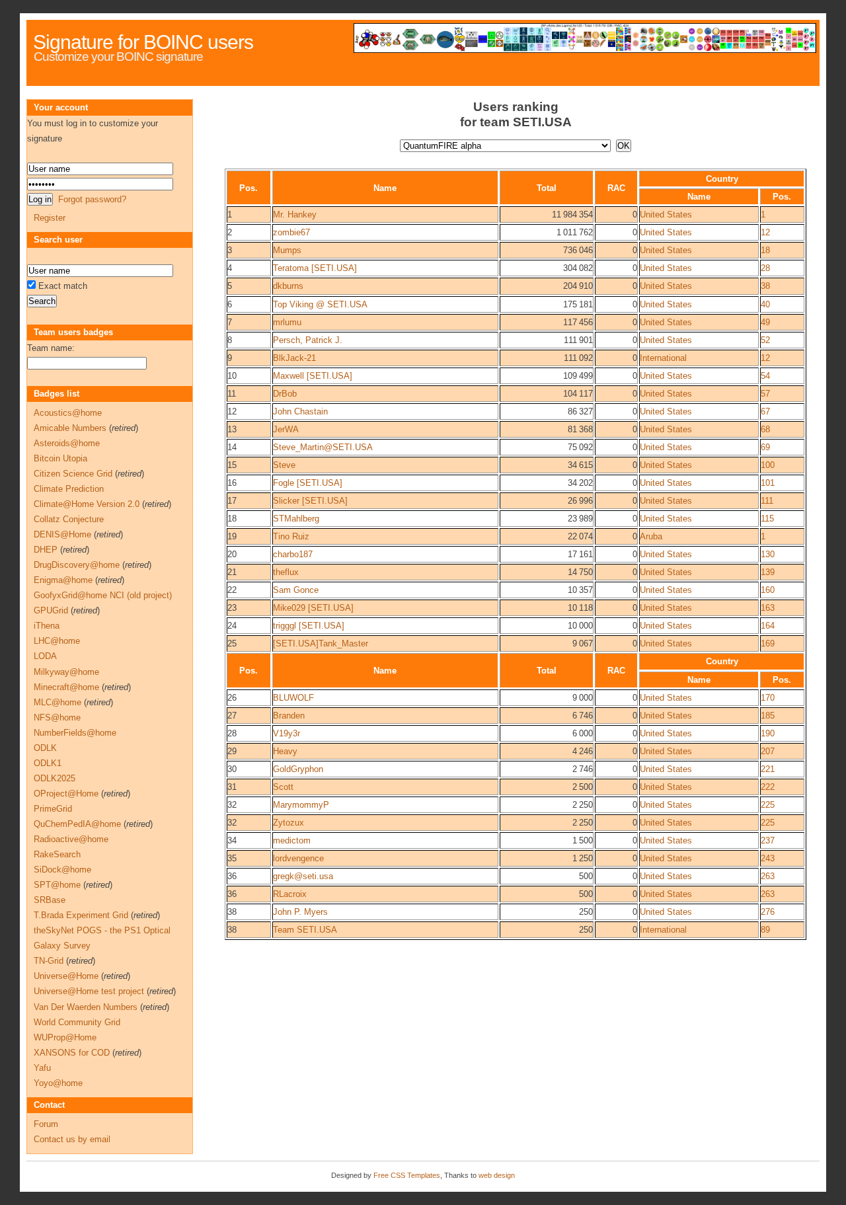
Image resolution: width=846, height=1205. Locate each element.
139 (768, 572)
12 (765, 232)
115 (767, 519)
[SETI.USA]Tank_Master (320, 643)
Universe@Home (66, 976)
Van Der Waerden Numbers (85, 1007)
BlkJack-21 (294, 358)
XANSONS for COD (72, 1053)
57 (765, 394)
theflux (286, 572)
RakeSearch (57, 854)
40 (765, 304)
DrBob (285, 394)
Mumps (287, 250)
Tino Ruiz (291, 536)
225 (768, 805)
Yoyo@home (58, 1083)
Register (49, 218)
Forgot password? (92, 199)
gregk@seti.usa (303, 876)
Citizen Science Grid (73, 474)
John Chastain (300, 411)
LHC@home (57, 641)
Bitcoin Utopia (60, 458)
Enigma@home (63, 580)
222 (768, 787)
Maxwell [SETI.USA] (312, 376)
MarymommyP (301, 805)
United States (666, 214)
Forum (46, 1124)
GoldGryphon (298, 769)
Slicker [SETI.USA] (310, 501)
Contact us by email (72, 1139)
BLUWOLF (293, 698)
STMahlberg (296, 519)
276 (768, 912)
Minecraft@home (66, 687)
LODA (45, 656)
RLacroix (290, 894)
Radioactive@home (71, 839)
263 (768, 876)
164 (768, 626)
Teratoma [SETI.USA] (315, 268)
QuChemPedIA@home (77, 824)
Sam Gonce (296, 590)
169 (768, 643)
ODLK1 (47, 763)
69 (765, 447)
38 (765, 286)
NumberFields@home (75, 733)
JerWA (286, 429)
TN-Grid (48, 961)
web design (497, 1175)
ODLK (45, 748)
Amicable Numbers (70, 428)
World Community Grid (77, 1022)
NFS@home (57, 717)
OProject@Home (66, 793)
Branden (289, 715)
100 (768, 465)
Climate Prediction (69, 489)
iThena (46, 626)
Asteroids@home (67, 443)
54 (765, 376)
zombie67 (291, 232)
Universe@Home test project (89, 991)
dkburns (288, 286)
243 (768, 858)
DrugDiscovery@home (77, 565)
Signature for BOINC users (143, 42)
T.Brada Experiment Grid (81, 915)
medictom (292, 840)
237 (768, 840)
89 (765, 930)
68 (765, 429)
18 (765, 250)
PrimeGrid (53, 809)
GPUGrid (51, 610)
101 (768, 483)
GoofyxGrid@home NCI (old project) (103, 595)
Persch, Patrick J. (307, 340)
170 (768, 698)
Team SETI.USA (305, 930)
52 (765, 340)
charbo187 (293, 554)
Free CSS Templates (406, 1175)
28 (765, 268)
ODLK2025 (54, 778)
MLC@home (57, 702)
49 (765, 322)
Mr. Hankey (295, 214)
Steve (284, 465)
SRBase (49, 900)
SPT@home (57, 885)
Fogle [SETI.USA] (307, 483)
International (663, 358)
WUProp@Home (65, 1037)
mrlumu (287, 322)
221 (768, 769)
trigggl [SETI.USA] (308, 626)
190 (768, 733)
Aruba (651, 536)
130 (768, 554)
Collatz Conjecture (69, 519)
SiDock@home (62, 870)
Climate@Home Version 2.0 (86, 504)
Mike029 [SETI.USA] (313, 608)
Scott (283, 787)
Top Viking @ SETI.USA (320, 304)
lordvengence (298, 858)
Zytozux (288, 823)
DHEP (46, 550)
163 (768, 608)
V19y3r (286, 733)
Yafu (42, 1068)
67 (765, 411)
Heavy (285, 751)
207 (768, 751)
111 (767, 501)
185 (768, 715)
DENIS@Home (62, 534)
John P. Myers (300, 912)
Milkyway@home (66, 672)
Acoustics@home (68, 413)
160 (768, 590)
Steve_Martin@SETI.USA (323, 447)
